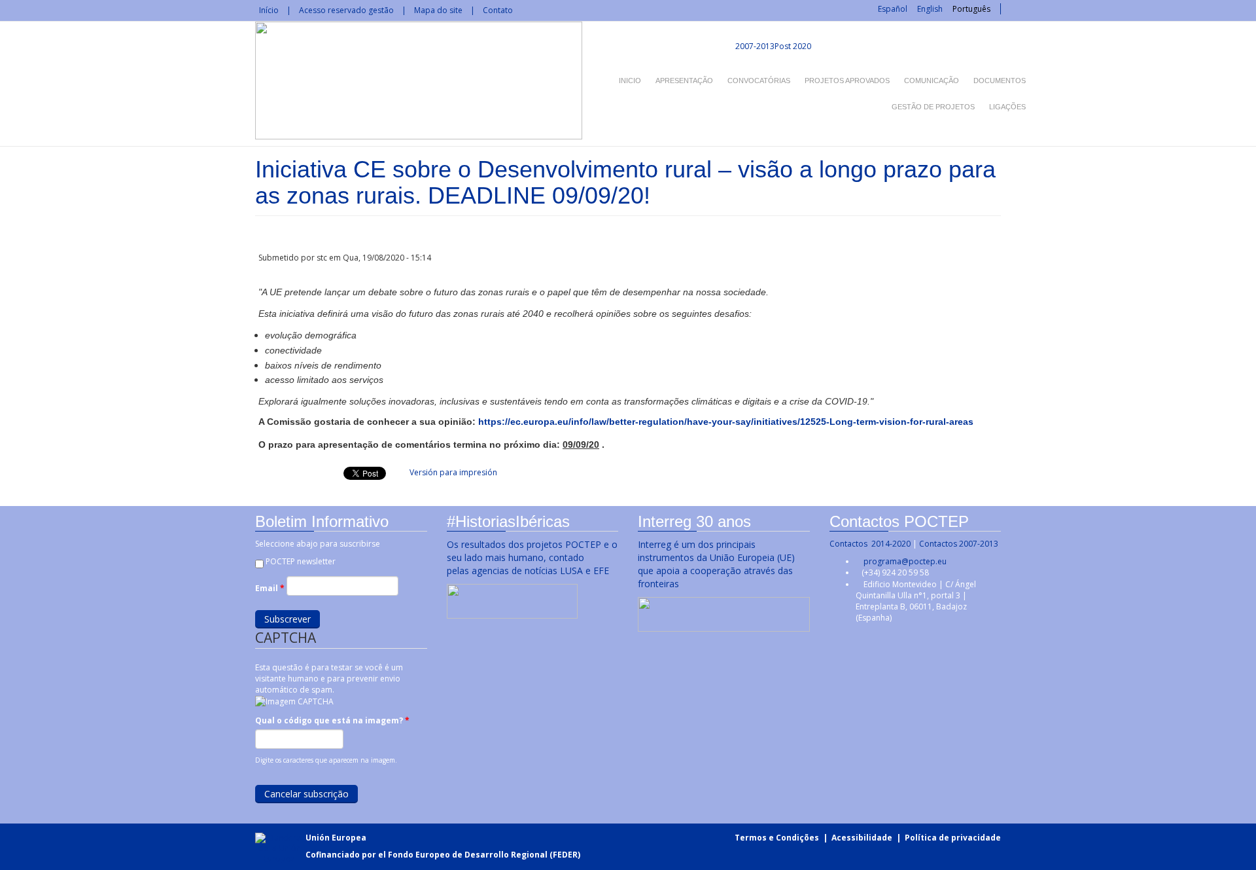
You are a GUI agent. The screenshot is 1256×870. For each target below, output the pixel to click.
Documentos (999, 80)
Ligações (1007, 107)
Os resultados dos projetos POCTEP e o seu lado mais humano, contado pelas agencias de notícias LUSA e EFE (532, 557)
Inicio (630, 80)
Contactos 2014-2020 (870, 543)
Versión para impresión (453, 472)
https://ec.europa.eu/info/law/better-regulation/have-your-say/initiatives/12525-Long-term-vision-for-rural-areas (725, 421)
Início (269, 10)
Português (971, 8)
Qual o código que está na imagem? (332, 720)
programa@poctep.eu (905, 561)
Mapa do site (438, 10)
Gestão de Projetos (933, 107)
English (930, 8)
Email (270, 588)
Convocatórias (758, 80)
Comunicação (931, 80)
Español (892, 8)
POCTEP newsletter (301, 561)
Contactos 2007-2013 (958, 543)
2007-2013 (754, 46)
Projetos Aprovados (847, 80)
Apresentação (684, 80)
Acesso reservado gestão (346, 10)
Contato (498, 10)
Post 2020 (793, 46)
